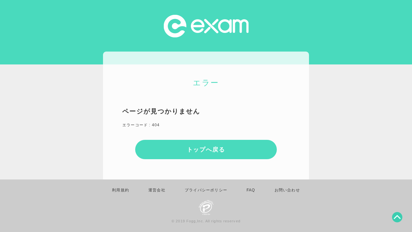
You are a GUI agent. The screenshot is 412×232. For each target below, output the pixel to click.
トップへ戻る (206, 149)
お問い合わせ (287, 190)
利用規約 (120, 190)
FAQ (251, 190)
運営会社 (156, 190)
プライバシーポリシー (206, 190)
